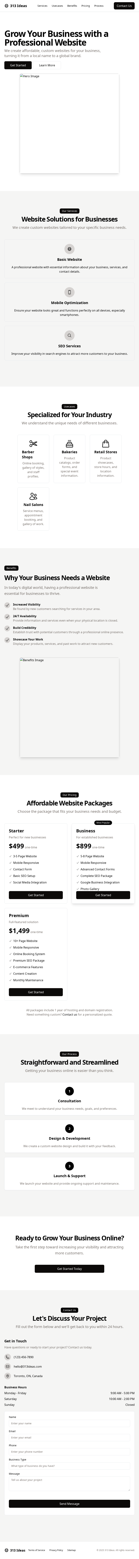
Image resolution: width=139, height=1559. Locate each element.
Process (99, 5)
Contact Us (124, 6)
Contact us (70, 1014)
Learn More (47, 65)
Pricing (85, 5)
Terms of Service (36, 1550)
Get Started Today (69, 1269)
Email (12, 1431)
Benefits (72, 5)
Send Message (69, 1504)
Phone (12, 1445)
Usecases (57, 5)
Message (14, 1473)
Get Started (18, 65)
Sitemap (71, 1550)
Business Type (17, 1459)
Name (12, 1417)
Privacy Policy (56, 1550)
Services (42, 5)
